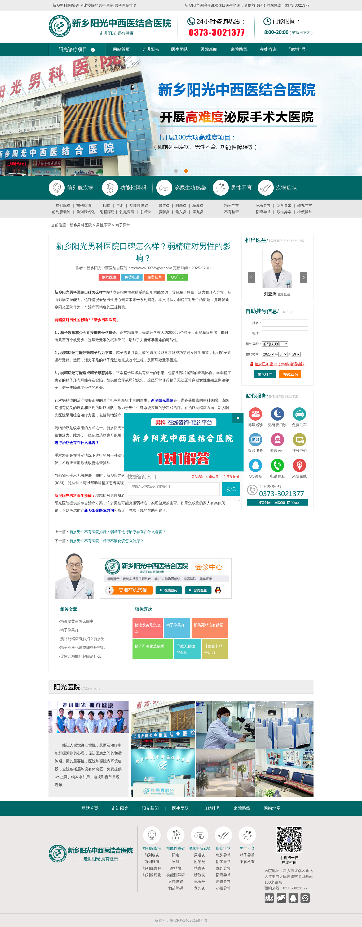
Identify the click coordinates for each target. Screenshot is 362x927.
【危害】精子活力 (213, 649)
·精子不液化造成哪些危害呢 (82, 647)
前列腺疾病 (152, 848)
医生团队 (179, 49)
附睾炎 (181, 205)
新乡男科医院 (81, 225)
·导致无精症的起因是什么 (80, 656)
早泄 (120, 205)
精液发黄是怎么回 (148, 628)
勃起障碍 (127, 212)
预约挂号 (297, 49)
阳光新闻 (150, 808)
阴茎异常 (284, 205)
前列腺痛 (83, 205)
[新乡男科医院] (181, 13)
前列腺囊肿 (61, 212)
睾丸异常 (304, 205)
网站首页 (121, 49)
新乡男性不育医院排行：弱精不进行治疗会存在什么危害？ (117, 532)
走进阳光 (150, 49)
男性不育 (103, 225)
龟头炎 (181, 212)
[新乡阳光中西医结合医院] (92, 828)
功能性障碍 (139, 205)
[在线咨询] (184, 457)
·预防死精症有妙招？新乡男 (82, 639)
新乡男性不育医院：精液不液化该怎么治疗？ (106, 541)
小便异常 (304, 212)
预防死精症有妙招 (208, 625)
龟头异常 (263, 205)
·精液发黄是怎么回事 (76, 621)
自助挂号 (211, 808)
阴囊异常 (263, 212)
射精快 (145, 212)
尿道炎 (164, 205)
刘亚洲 (271, 294)
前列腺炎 (63, 205)
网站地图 (272, 808)
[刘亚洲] (277, 251)
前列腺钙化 (85, 212)
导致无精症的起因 (185, 649)
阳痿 (107, 205)
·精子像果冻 (69, 630)
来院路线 (239, 49)
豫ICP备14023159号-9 (188, 920)
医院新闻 (208, 49)
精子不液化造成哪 (149, 646)
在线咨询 (268, 49)
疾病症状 (223, 848)
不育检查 (231, 212)
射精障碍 (107, 212)
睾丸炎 (198, 212)
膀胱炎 (164, 212)
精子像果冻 (175, 625)
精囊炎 (198, 205)
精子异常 (231, 205)
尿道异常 (284, 212)
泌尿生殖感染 (199, 848)
